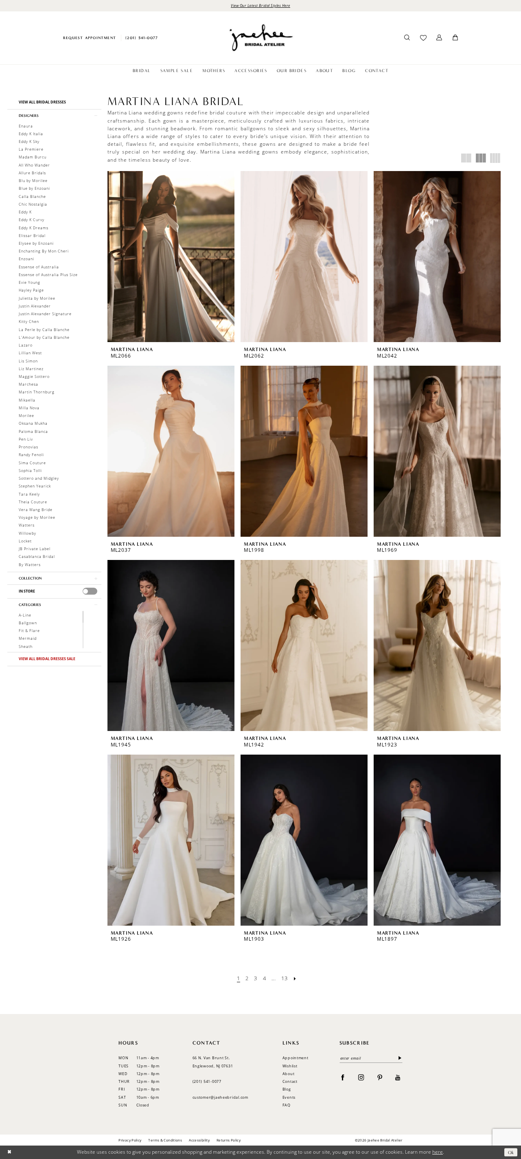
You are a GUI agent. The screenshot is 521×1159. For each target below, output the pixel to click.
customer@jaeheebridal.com (220, 1097)
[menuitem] (89, 37)
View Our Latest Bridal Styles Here (260, 5)
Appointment (295, 1057)
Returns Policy (229, 1140)
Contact (290, 1081)
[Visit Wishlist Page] (423, 38)
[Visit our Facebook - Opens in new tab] (342, 1077)
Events (289, 1097)
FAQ (286, 1105)
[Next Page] (295, 978)
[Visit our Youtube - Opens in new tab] (398, 1077)
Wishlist (290, 1066)
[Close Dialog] (9, 1152)
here (437, 1152)
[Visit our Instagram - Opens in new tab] (361, 1077)
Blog (286, 1089)
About (288, 1073)
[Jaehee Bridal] (260, 37)
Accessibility (199, 1140)
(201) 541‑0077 (207, 1081)
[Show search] (407, 38)
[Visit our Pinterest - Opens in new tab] (380, 1077)
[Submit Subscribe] (399, 1058)
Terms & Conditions (165, 1140)
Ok (511, 1152)
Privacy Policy (129, 1140)
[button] (439, 38)
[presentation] (90, 591)
